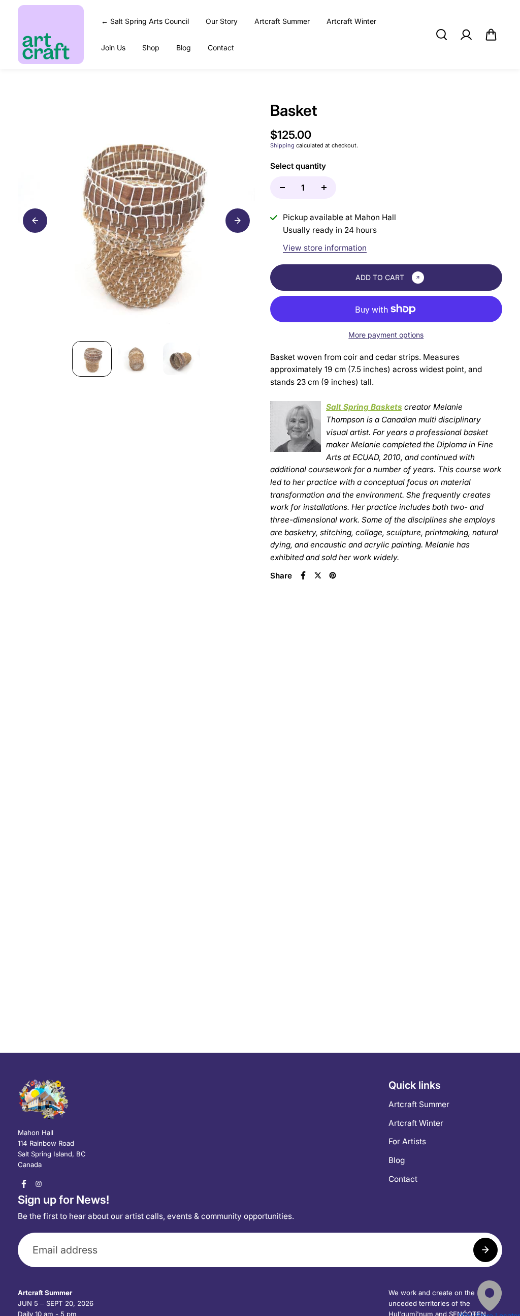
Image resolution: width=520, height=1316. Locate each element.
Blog (183, 47)
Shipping (282, 145)
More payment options (386, 334)
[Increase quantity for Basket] (324, 187)
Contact (221, 47)
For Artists (407, 1141)
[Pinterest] (333, 575)
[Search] (441, 34)
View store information (325, 248)
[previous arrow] (35, 220)
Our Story (222, 21)
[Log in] (466, 34)
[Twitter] (318, 575)
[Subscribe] (485, 1250)
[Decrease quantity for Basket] (282, 187)
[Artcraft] (51, 34)
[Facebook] (303, 575)
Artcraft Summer (282, 21)
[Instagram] (38, 1184)
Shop (150, 47)
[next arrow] (237, 220)
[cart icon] (491, 34)
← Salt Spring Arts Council (145, 21)
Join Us (113, 47)
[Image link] (74, 1098)
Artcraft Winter (351, 21)
